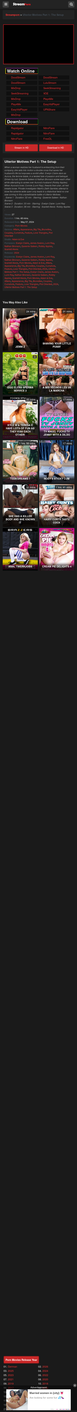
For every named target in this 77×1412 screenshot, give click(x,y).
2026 (45, 1366)
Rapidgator (17, 128)
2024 (16, 252)
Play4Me (48, 99)
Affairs (16, 229)
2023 (11, 1375)
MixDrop (15, 88)
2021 (11, 1379)
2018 (45, 1383)
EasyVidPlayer (51, 104)
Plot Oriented (34, 268)
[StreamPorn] (22, 4)
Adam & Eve (18, 239)
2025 (11, 1371)
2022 (45, 1375)
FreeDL (47, 138)
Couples (8, 232)
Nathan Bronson (12, 246)
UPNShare (49, 109)
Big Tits (37, 229)
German (12, 1366)
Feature (28, 232)
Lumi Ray (49, 242)
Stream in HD (21, 147)
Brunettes (46, 229)
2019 (11, 1383)
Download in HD (55, 147)
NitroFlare (49, 128)
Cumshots (19, 232)
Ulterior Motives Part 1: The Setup (20, 286)
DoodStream (17, 77)
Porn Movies (21, 225)
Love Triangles (40, 232)
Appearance (26, 229)
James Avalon (37, 242)
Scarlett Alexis (11, 249)
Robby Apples (45, 246)
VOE (45, 93)
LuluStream (49, 82)
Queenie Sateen (29, 246)
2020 (45, 1379)
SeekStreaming (52, 88)
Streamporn (13, 14)
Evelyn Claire (22, 242)
